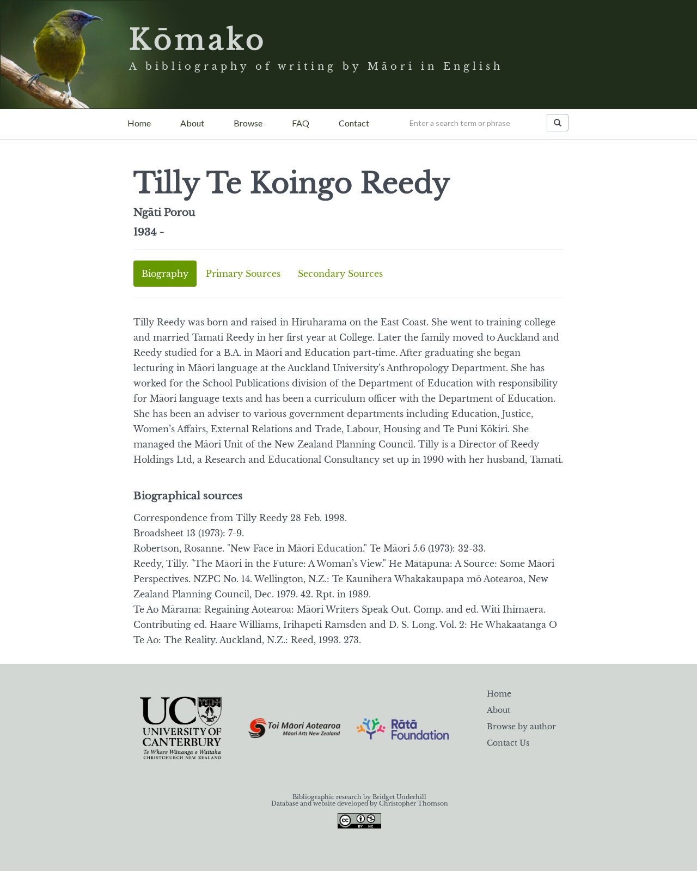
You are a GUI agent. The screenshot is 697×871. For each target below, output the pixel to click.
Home (139, 123)
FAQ (300, 123)
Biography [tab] (165, 273)
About (192, 123)
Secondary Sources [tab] (340, 273)
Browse (248, 123)
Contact (354, 123)
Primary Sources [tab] (243, 273)
